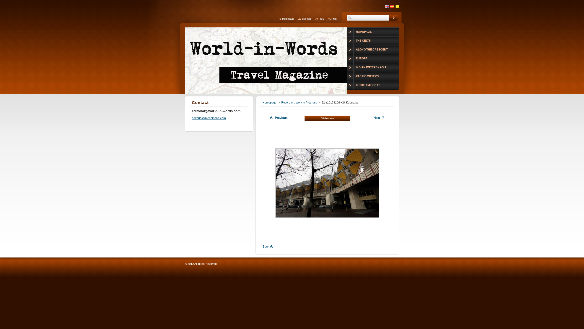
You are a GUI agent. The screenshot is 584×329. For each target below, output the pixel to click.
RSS (321, 18)
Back (266, 246)
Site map (306, 18)
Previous (281, 117)
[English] (387, 6)
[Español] (392, 6)
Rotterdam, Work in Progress (299, 102)
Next (377, 117)
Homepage (269, 102)
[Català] (397, 6)
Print (333, 18)
